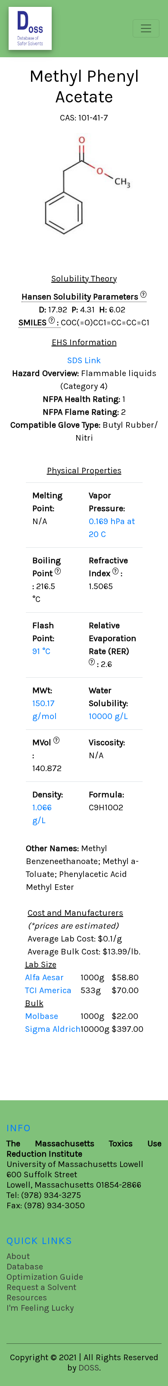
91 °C (41, 651)
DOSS (88, 1368)
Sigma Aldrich (53, 1029)
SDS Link (84, 360)
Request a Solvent (41, 1287)
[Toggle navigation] (146, 28)
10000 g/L (108, 716)
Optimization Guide (44, 1277)
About (18, 1256)
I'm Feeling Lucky (40, 1308)
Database (24, 1267)
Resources (26, 1298)
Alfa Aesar (45, 977)
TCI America (49, 990)
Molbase (41, 1016)
